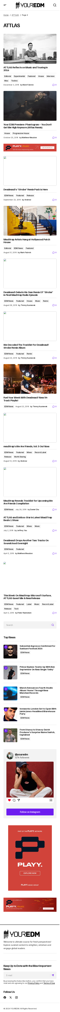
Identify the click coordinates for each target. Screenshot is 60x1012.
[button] (4, 5)
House (41, 76)
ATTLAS (15, 15)
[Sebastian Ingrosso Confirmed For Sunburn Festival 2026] (10, 651)
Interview (50, 76)
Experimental (19, 76)
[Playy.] (30, 905)
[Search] (53, 625)
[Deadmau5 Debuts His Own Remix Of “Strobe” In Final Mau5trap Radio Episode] (30, 273)
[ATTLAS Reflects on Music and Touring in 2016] (30, 49)
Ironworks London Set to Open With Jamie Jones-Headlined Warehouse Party (38, 711)
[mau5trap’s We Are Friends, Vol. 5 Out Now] (30, 428)
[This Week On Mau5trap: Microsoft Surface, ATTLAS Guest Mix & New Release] (30, 577)
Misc (6, 81)
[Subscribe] (53, 975)
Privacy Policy (33, 983)
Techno (14, 81)
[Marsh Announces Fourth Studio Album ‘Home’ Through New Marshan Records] (10, 693)
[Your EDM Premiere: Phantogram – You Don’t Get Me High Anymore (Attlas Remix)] (30, 106)
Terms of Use (49, 983)
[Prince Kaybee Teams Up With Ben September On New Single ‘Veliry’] (10, 672)
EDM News (8, 195)
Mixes (29, 452)
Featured (31, 76)
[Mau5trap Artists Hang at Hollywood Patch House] (30, 221)
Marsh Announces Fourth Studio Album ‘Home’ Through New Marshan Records (36, 690)
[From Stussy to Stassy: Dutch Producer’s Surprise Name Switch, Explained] (10, 735)
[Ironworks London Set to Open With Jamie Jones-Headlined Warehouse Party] (10, 714)
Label (29, 604)
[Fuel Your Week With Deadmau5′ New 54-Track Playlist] (30, 379)
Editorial (7, 76)
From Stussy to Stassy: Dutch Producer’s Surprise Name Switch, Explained (37, 732)
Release (30, 195)
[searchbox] (27, 624)
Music (37, 301)
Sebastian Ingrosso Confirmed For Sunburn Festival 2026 (37, 647)
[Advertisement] (30, 858)
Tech (16, 609)
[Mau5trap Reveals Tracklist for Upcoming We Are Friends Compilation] (30, 482)
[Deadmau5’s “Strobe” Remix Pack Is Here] (30, 171)
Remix (45, 301)
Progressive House (21, 133)
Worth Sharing (20, 457)
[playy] (30, 147)
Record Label (40, 452)
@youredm (21, 754)
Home (6, 15)
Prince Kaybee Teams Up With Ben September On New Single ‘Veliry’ (37, 668)
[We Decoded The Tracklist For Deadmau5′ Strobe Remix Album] (30, 326)
